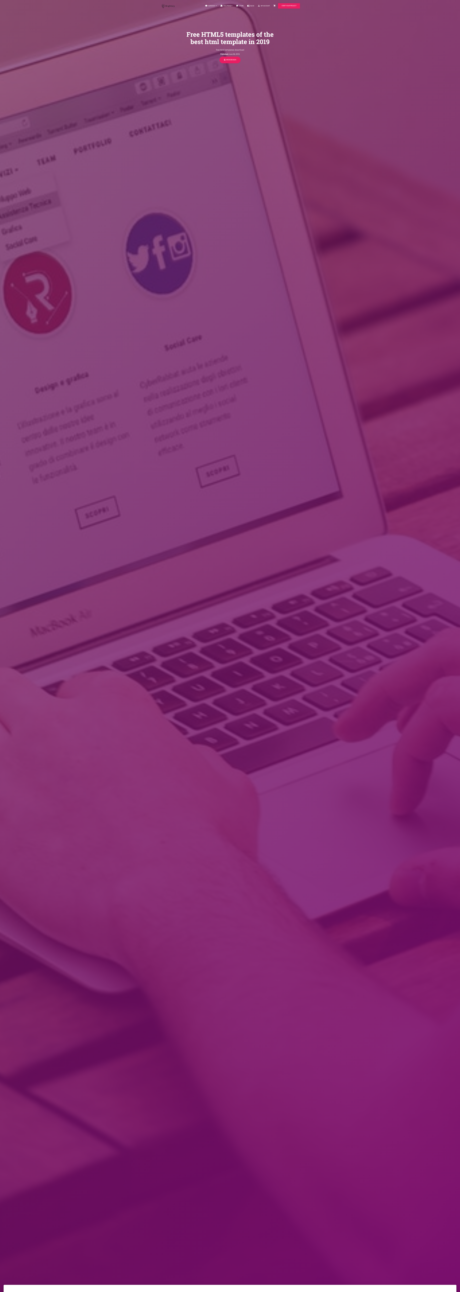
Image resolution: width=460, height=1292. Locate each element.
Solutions (225, 6)
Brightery (170, 6)
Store (240, 6)
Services (210, 6)
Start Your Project (289, 6)
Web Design (230, 60)
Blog (250, 6)
